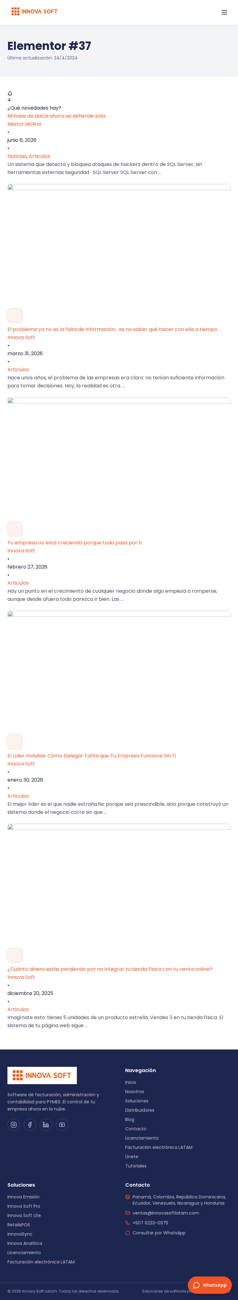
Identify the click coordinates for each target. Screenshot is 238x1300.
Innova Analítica (24, 1243)
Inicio (130, 1082)
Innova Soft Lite (24, 1215)
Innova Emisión (23, 1197)
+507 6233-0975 (150, 1223)
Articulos (39, 156)
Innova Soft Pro (23, 1206)
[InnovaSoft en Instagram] (13, 1125)
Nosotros (134, 1091)
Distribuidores (139, 1110)
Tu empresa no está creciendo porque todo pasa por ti (74, 542)
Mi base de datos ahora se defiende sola (56, 116)
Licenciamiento (142, 1138)
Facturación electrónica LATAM (158, 1147)
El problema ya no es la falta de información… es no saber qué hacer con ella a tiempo (112, 329)
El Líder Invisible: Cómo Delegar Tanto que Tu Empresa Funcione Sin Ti (91, 755)
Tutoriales (136, 1166)
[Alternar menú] (224, 12)
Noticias (17, 156)
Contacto (135, 1129)
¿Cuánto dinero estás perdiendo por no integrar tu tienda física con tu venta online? (109, 969)
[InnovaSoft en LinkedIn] (46, 1125)
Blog (129, 1119)
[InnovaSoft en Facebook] (30, 1125)
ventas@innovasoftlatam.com (166, 1213)
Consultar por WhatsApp (159, 1233)
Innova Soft (21, 337)
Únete (131, 1157)
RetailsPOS (18, 1225)
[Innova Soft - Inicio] (34, 12)
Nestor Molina (24, 124)
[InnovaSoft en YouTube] (62, 1125)
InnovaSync (20, 1234)
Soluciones (136, 1101)
